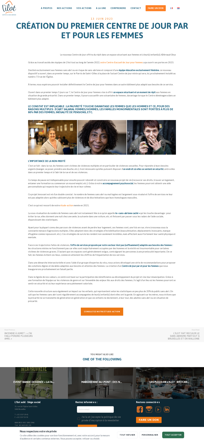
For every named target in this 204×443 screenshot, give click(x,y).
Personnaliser (150, 435)
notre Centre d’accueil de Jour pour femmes (121, 62)
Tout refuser (127, 435)
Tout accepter (173, 435)
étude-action (66, 205)
